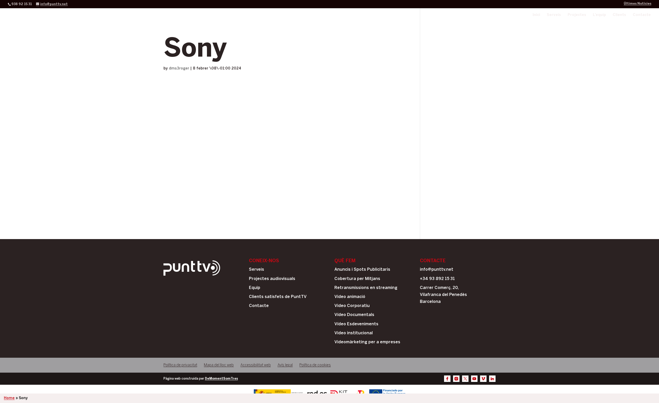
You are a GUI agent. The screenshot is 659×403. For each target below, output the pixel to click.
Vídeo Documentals (354, 315)
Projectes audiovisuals (272, 279)
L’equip (599, 15)
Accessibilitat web (255, 365)
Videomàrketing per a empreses (367, 342)
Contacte (642, 15)
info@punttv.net (436, 269)
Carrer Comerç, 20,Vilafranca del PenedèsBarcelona (443, 295)
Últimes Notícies (637, 3)
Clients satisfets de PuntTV (278, 297)
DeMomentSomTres (221, 378)
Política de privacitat (180, 365)
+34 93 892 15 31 (437, 279)
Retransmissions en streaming (365, 288)
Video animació (349, 297)
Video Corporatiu (352, 306)
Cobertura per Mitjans (357, 279)
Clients (619, 15)
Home (9, 398)
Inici (536, 15)
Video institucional (353, 333)
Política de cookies (315, 365)
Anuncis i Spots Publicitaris (362, 269)
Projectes (577, 15)
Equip (254, 288)
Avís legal (285, 365)
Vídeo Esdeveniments (356, 324)
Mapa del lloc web (219, 365)
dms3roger (179, 68)
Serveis (554, 15)
